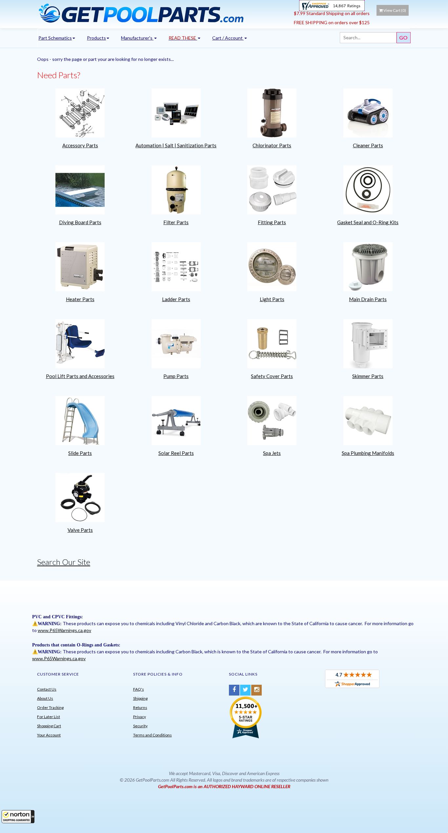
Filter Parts (176, 222)
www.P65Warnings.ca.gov (64, 630)
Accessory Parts (80, 145)
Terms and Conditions (152, 735)
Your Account (49, 735)
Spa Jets (272, 453)
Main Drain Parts (368, 299)
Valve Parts (80, 530)
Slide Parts (80, 453)
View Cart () (394, 10)
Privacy (139, 716)
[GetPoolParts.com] (163, 13)
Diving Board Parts (80, 222)
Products (96, 38)
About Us (45, 698)
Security (140, 725)
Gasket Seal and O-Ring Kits (367, 222)
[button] (18, 816)
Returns (140, 707)
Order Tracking (50, 707)
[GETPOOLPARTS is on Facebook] (234, 690)
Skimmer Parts (367, 376)
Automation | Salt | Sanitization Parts (175, 145)
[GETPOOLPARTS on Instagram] (256, 690)
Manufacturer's (137, 38)
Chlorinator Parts (272, 145)
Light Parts (272, 299)
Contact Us (46, 689)
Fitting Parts (272, 222)
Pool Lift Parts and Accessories (80, 376)
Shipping (140, 698)
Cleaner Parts (368, 145)
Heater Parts (80, 299)
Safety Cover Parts (272, 376)
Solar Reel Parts (176, 453)
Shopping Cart (49, 725)
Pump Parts (176, 376)
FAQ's (138, 689)
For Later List (48, 716)
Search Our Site (63, 562)
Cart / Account (228, 38)
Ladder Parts (176, 299)
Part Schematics (55, 38)
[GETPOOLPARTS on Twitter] (245, 690)
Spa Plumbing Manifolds (368, 453)
